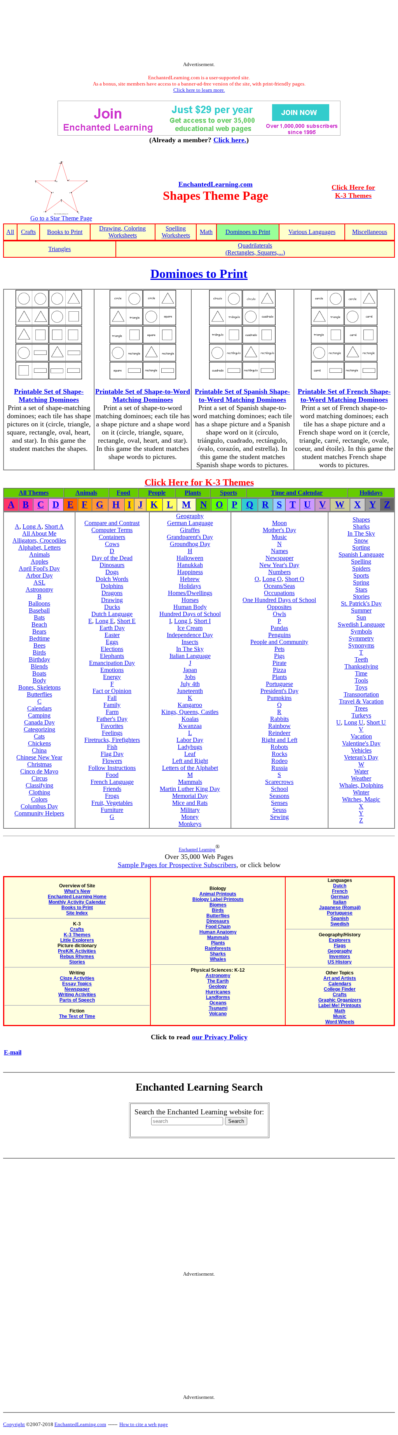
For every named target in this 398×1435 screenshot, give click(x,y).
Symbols (361, 631)
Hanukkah (190, 565)
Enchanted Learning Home (77, 896)
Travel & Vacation (361, 701)
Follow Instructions (112, 768)
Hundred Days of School (190, 614)
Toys (361, 687)
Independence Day (190, 635)
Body (39, 680)
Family (111, 705)
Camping (39, 715)
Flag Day (112, 754)
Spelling (361, 561)
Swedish (339, 924)
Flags (340, 945)
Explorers (340, 940)
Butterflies (39, 694)
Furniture (112, 810)
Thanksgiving (361, 666)
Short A (54, 526)
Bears (39, 631)
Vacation (361, 736)
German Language (190, 523)
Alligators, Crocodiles (39, 540)
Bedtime (39, 638)
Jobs (190, 677)
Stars (361, 589)
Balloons (39, 603)
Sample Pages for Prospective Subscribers (177, 865)
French (339, 891)
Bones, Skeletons (39, 687)
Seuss (279, 810)
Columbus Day (39, 806)
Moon (279, 523)
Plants (193, 492)
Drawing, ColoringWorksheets (122, 232)
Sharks (361, 526)
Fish (112, 747)
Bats (39, 617)
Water (361, 771)
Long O (272, 579)
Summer (361, 610)
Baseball (39, 610)
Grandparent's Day (190, 537)
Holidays (371, 492)
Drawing (112, 600)
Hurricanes (218, 992)
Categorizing (39, 729)
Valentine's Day (361, 743)
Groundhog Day (190, 544)
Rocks (279, 754)
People (157, 492)
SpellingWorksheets (176, 232)
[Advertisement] (199, 32)
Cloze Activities (77, 978)
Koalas (190, 719)
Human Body (190, 607)
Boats (39, 673)
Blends (39, 666)
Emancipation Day (112, 663)
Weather (361, 778)
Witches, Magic (361, 799)
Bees (39, 645)
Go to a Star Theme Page (61, 218)
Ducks (112, 607)
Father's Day (111, 719)
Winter (361, 792)
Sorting (361, 547)
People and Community (279, 642)
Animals (86, 492)
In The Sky (190, 649)
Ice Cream (189, 628)
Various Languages (311, 232)
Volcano (218, 1013)
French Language (112, 782)
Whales (218, 959)
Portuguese (279, 684)
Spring (361, 582)
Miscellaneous (369, 232)
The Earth (218, 981)
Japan (190, 670)
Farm (112, 712)
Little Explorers (77, 940)
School (279, 789)
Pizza (279, 670)
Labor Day (189, 740)
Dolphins (112, 586)
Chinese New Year (39, 757)
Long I (182, 621)
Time (361, 673)
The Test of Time (77, 1016)
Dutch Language (112, 614)
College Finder (340, 989)
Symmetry (361, 638)
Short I (202, 621)
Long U (353, 722)
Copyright (14, 1424)
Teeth (361, 659)
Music (279, 537)
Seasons (279, 796)
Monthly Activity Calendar (77, 902)
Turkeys (361, 715)
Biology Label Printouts (218, 899)
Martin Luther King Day (190, 789)
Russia (279, 768)
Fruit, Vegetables (112, 803)
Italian (339, 902)
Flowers (112, 761)
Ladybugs (190, 747)
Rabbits (279, 719)
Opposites (279, 607)
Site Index (77, 913)
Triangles (59, 249)
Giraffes (190, 530)
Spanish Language (361, 554)
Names (279, 551)
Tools (361, 680)
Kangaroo (190, 705)
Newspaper (279, 558)
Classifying (39, 785)
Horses (190, 600)
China (39, 750)
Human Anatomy (218, 932)
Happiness (190, 572)
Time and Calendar (297, 492)
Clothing (39, 792)
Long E (104, 621)
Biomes (218, 905)
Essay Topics (77, 983)
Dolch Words (112, 579)
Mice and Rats (190, 803)
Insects (190, 642)
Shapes (361, 519)
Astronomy (39, 589)
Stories (361, 596)
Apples (39, 561)
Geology (218, 986)
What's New (77, 891)
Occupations (279, 593)
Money (190, 817)
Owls (279, 614)
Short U (376, 722)
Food (123, 492)
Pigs (279, 656)
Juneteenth (190, 691)
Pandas (279, 628)
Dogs (112, 572)
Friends (112, 789)
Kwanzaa (190, 726)
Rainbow (279, 726)
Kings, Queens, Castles (189, 712)
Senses (279, 803)
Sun (361, 617)
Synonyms (361, 645)
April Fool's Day (39, 568)
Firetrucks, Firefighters (112, 740)
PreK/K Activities (77, 951)
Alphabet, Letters (39, 547)
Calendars (39, 708)
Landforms (218, 997)
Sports (228, 492)
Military (190, 810)
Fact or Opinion (112, 691)
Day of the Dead (112, 558)
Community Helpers (39, 813)
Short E (126, 621)
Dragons (111, 593)
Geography (190, 516)
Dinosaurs (112, 565)
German (340, 896)
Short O (294, 579)
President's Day (279, 691)
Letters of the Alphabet (190, 768)
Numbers (279, 572)
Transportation (361, 694)
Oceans (218, 1003)
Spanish (340, 918)
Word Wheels (339, 1022)
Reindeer (279, 733)
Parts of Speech (77, 1000)
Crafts (28, 232)
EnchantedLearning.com (215, 184)
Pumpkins (279, 698)
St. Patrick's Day (361, 603)
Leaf (190, 754)
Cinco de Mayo (39, 771)
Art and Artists (339, 978)
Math (206, 232)
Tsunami (218, 1008)
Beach (39, 624)
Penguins (279, 635)
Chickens (39, 743)
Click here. (229, 140)
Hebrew (190, 579)
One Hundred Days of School (279, 600)
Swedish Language (361, 624)
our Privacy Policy (220, 1037)
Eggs (112, 642)
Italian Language (190, 656)
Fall (112, 698)
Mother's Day (279, 530)
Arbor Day (39, 575)
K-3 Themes (77, 934)
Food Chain (218, 926)
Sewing (279, 817)
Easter (112, 635)
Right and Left (279, 740)
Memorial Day (190, 796)
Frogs (112, 796)
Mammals (190, 782)
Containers (112, 537)
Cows (112, 544)
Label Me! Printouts (339, 1005)
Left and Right (190, 761)
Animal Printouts (217, 894)
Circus (39, 778)
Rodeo (279, 761)
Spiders (361, 568)
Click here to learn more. (199, 90)
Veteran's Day (361, 757)
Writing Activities (77, 994)
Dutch (339, 886)
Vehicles (361, 750)
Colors (39, 799)
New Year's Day (279, 565)
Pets (279, 649)
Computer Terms (112, 530)
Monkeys (189, 823)
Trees (361, 708)
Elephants (112, 656)
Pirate (279, 663)
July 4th (190, 684)
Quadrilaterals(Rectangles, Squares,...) (255, 249)
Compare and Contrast (112, 523)
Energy (112, 677)
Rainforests (218, 948)
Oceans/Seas (279, 586)
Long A (32, 526)
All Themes (34, 492)
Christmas (39, 764)
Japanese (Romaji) (340, 907)
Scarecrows (279, 782)
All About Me (39, 533)
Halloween (189, 558)
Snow (361, 540)
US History (340, 962)
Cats (39, 736)
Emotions (112, 670)
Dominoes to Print (247, 232)
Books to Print (64, 232)
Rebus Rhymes (77, 956)
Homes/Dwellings (190, 593)
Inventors (339, 956)
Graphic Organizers (339, 1000)
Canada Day (39, 722)
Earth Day (112, 628)
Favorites (112, 726)
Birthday (39, 659)
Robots (279, 747)
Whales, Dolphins (361, 785)
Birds (39, 652)
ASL (39, 582)
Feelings (112, 733)
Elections (112, 649)
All (10, 232)
